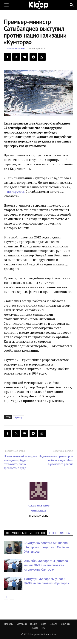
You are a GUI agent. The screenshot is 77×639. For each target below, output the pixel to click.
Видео (33, 624)
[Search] (72, 5)
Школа (53, 624)
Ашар (35, 627)
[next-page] (12, 597)
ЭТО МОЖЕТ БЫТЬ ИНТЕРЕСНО (25, 533)
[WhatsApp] (42, 57)
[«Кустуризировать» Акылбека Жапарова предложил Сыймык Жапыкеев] (13, 547)
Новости (8, 624)
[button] (6, 5)
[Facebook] (7, 57)
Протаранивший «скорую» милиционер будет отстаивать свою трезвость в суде (20, 462)
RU (43, 627)
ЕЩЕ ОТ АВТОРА (59, 533)
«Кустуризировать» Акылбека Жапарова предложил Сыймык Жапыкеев (47, 547)
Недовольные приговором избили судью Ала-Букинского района (56, 460)
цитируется (16, 191)
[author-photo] (38, 500)
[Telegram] (33, 57)
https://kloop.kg (38, 511)
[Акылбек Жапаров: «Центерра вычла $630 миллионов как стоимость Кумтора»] (13, 565)
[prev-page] (6, 597)
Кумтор (18, 417)
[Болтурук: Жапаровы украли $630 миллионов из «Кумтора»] (13, 583)
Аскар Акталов (15, 48)
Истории (22, 624)
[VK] (24, 57)
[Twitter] (16, 57)
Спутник (65, 624)
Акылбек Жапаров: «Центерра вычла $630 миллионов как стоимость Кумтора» (46, 565)
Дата (43, 624)
